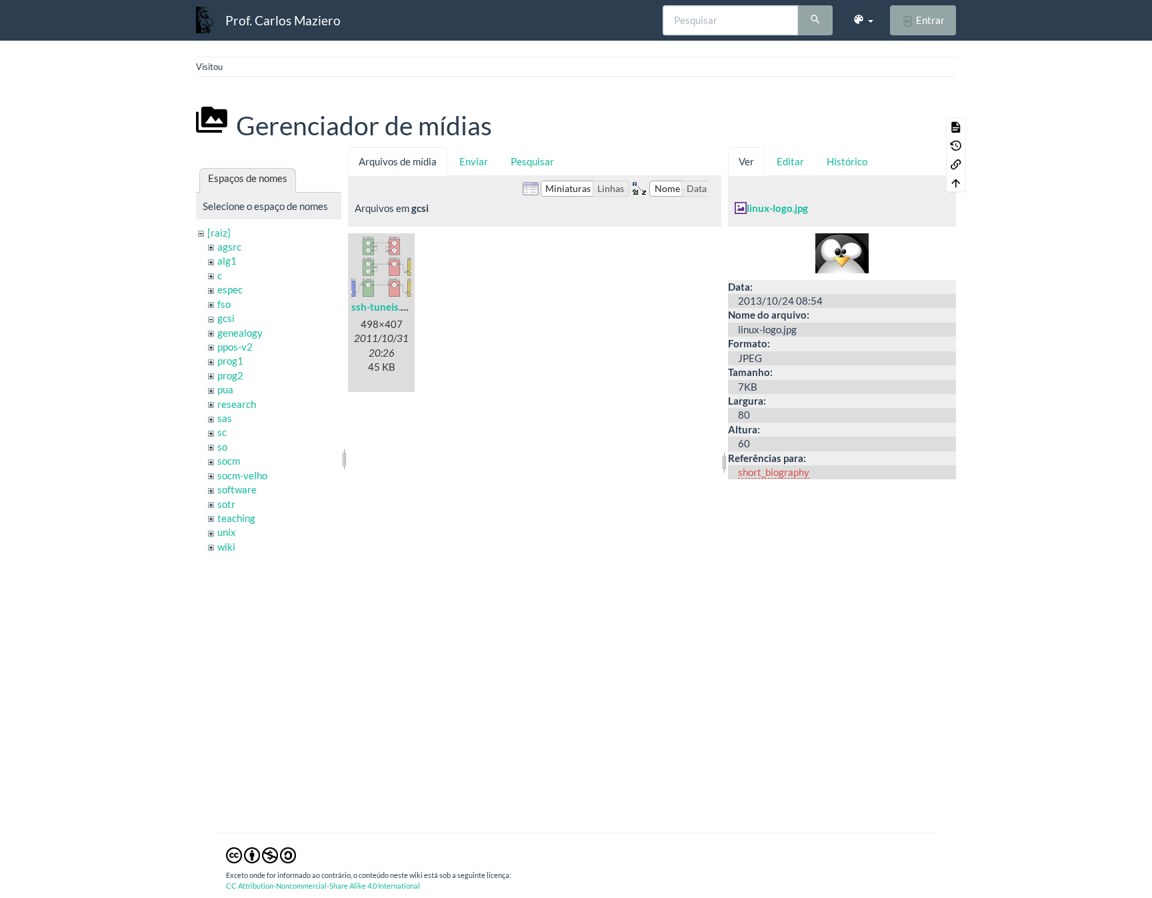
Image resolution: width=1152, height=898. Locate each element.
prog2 (230, 375)
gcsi (226, 318)
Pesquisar (532, 161)
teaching (236, 518)
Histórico (847, 161)
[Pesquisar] (815, 20)
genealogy (240, 333)
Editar (790, 161)
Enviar (473, 161)
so (222, 447)
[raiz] (219, 233)
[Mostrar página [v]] (956, 126)
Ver (746, 161)
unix (226, 532)
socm (228, 461)
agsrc (229, 247)
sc (222, 432)
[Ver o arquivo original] (842, 251)
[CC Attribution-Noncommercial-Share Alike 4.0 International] (261, 854)
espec (230, 289)
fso (224, 304)
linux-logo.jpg (777, 208)
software (237, 489)
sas (224, 418)
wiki (226, 547)
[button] (863, 20)
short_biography (773, 472)
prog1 (230, 361)
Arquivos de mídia (398, 161)
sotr (226, 504)
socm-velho (242, 475)
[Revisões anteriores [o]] (956, 145)
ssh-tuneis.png (384, 307)
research (236, 404)
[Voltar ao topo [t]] (956, 182)
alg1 (227, 261)
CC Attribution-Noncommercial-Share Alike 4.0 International (323, 885)
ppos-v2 (235, 347)
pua (225, 389)
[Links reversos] (956, 164)
